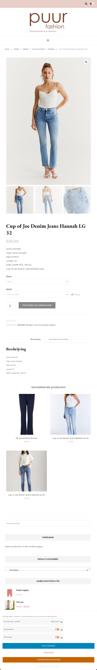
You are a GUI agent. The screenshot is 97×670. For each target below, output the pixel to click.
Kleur (9, 276)
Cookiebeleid (42, 666)
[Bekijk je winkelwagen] (91, 4)
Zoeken (88, 523)
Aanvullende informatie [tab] (58, 339)
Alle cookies (48, 646)
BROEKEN (21, 325)
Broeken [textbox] (47, 570)
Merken (53, 325)
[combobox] (48, 569)
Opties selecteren (26, 413)
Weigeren (48, 652)
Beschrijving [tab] (35, 339)
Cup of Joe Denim (41, 325)
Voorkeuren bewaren (48, 659)
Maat (9, 289)
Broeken (29, 325)
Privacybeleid (53, 666)
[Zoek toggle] (86, 4)
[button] (86, 62)
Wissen (77, 294)
